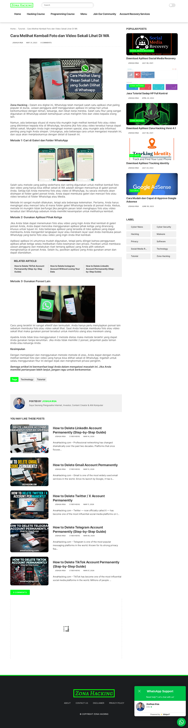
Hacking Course (36, 13)
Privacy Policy (116, 703)
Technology (27, 379)
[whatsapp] (162, 20)
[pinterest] (167, 20)
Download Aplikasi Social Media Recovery (151, 58)
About (67, 703)
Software (135, 156)
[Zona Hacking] (21, 6)
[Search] (91, 5)
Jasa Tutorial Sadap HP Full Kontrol (147, 93)
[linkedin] (36, 387)
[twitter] (157, 20)
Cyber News (74, 436)
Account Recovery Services (135, 13)
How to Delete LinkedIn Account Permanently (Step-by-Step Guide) (100, 269)
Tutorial (21, 28)
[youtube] (176, 20)
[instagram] (171, 20)
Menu (83, 13)
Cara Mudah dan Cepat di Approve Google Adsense (151, 200)
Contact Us (82, 703)
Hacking (135, 234)
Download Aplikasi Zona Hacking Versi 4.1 (151, 128)
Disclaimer (98, 703)
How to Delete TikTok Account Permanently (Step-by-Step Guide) (29, 269)
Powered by (160, 714)
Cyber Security (164, 227)
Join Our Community (104, 13)
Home (17, 13)
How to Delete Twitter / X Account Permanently (79, 498)
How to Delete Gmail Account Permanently (85, 465)
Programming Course (62, 13)
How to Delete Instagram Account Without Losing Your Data (65, 269)
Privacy (134, 241)
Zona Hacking (137, 86)
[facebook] (152, 20)
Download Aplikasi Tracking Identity (147, 163)
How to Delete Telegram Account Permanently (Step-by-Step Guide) (79, 529)
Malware (161, 234)
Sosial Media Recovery (141, 51)
